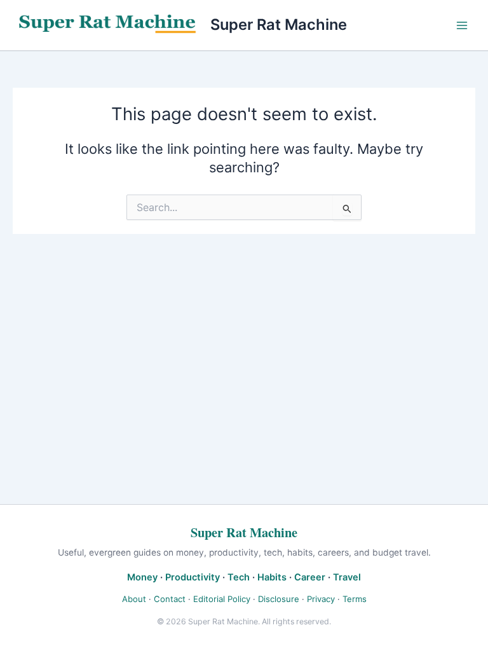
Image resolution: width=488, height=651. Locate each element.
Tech (238, 577)
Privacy (321, 599)
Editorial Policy (221, 599)
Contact (170, 599)
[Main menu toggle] (462, 25)
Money (142, 577)
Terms (354, 599)
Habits (272, 577)
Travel (347, 577)
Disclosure (278, 599)
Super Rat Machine (278, 24)
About (134, 599)
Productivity (192, 577)
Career (309, 577)
